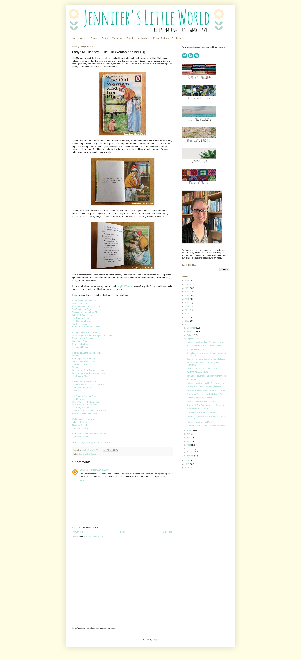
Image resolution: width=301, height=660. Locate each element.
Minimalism (143, 38)
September (192, 339)
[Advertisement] (201, 493)
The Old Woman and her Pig (85, 312)
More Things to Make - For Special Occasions (93, 335)
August (190, 430)
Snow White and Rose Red (84, 301)
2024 (187, 288)
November (191, 332)
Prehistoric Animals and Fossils (86, 353)
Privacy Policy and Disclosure (167, 38)
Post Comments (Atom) (93, 536)
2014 (187, 325)
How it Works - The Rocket (84, 405)
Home (73, 38)
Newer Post (78, 532)
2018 (187, 310)
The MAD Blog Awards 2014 (199, 372)
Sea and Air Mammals (82, 387)
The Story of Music (81, 376)
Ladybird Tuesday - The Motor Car (201, 422)
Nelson (75, 367)
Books (94, 38)
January (190, 456)
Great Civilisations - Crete (83, 361)
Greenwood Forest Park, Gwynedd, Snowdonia (207, 426)
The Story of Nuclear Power (84, 396)
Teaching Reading (80, 428)
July (189, 434)
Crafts (105, 38)
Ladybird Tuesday (125, 286)
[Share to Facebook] (113, 450)
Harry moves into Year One (198, 409)
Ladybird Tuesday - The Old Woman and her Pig (207, 383)
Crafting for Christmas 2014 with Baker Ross (205, 394)
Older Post (167, 532)
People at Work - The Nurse (84, 413)
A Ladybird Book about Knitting (86, 332)
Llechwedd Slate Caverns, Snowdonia (203, 412)
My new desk (192, 379)
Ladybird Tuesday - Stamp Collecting (202, 401)
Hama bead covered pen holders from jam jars (206, 376)
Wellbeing (117, 38)
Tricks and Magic (80, 347)
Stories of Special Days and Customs (89, 434)
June (189, 437)
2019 (187, 306)
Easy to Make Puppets (82, 338)
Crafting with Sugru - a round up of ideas (204, 387)
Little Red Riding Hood (82, 315)
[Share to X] (110, 450)
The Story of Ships (80, 408)
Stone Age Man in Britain (83, 358)
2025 (187, 284)
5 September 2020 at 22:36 (97, 470)
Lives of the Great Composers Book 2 (89, 373)
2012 (187, 464)
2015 (187, 321)
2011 (187, 468)
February (191, 452)
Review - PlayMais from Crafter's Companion (206, 346)
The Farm (76, 390)
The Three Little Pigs (81, 309)
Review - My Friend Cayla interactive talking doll (207, 359)
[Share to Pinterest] (116, 450)
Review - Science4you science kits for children (206, 390)
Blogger (155, 640)
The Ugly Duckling (80, 318)
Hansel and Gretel (80, 303)
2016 (187, 317)
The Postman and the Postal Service (89, 410)
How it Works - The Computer (85, 402)
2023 (187, 292)
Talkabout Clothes (80, 422)
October (190, 335)
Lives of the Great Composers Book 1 (89, 370)
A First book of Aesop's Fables (86, 327)
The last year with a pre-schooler (200, 398)
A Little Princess (79, 324)
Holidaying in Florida (195, 349)
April (189, 445)
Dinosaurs (76, 355)
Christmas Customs (81, 437)
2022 (187, 295)
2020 (187, 303)
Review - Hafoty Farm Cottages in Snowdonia (206, 405)
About (83, 38)
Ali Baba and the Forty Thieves (86, 306)
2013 (187, 460)
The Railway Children (81, 321)
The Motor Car (78, 399)
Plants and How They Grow (84, 382)
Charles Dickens (79, 364)
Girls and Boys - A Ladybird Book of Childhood (93, 442)
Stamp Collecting (80, 344)
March (190, 449)
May (189, 441)
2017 (187, 314)
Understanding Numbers (83, 419)
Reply (82, 480)
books (81, 454)
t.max (82, 470)
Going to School (79, 425)
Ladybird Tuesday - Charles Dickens (202, 368)
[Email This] (104, 450)
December (191, 328)
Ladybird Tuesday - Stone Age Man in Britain (205, 342)
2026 (187, 281)
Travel (130, 38)
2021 (187, 299)
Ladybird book (90, 454)
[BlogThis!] (107, 450)
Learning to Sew (79, 341)
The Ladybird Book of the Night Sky (88, 384)
